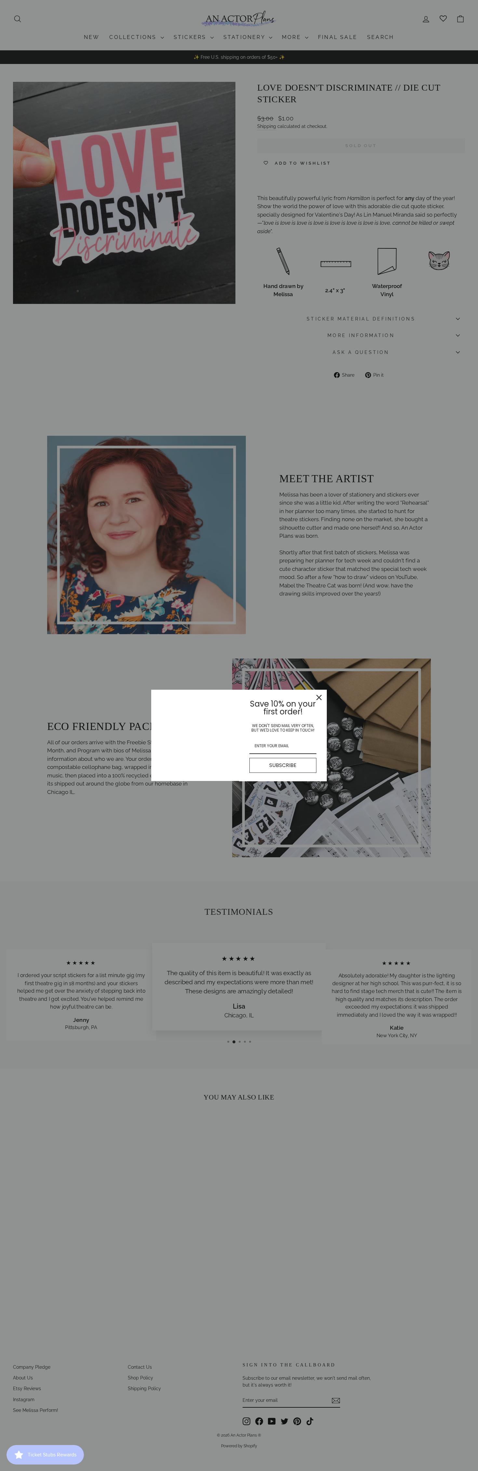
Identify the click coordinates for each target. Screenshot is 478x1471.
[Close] (319, 697)
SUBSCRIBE (283, 765)
